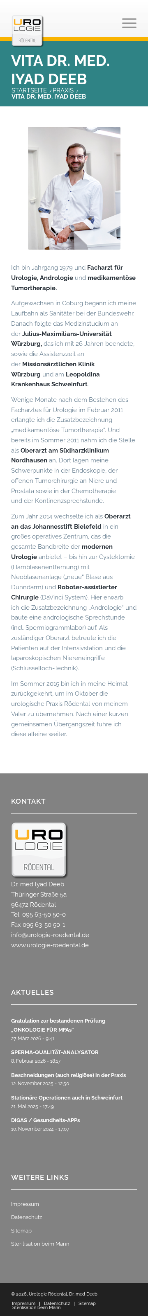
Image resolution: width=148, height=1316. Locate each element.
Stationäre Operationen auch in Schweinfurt (67, 1098)
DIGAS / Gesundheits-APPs (45, 1120)
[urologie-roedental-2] (61, 31)
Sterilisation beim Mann (40, 1244)
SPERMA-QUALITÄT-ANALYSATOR (55, 1052)
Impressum (25, 1204)
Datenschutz (26, 1217)
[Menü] (125, 31)
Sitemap (21, 1231)
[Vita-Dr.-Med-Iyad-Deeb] (74, 188)
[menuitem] (125, 31)
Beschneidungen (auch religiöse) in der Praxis (68, 1075)
